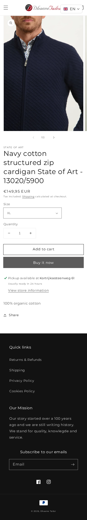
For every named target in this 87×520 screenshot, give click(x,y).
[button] (6, 8)
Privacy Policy (21, 381)
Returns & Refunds (25, 360)
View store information (28, 290)
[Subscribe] (73, 464)
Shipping (28, 196)
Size (6, 204)
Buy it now (43, 262)
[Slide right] (54, 137)
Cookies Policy (22, 391)
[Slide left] (33, 137)
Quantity (10, 224)
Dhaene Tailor (48, 511)
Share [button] (14, 315)
